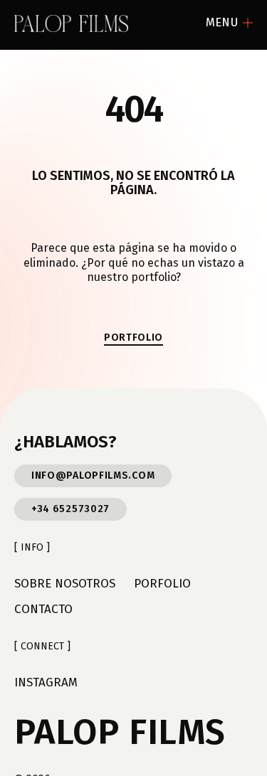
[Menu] (248, 23)
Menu (222, 22)
